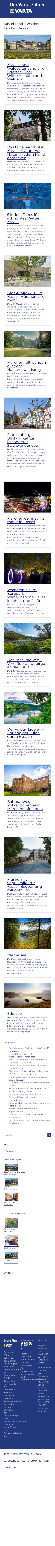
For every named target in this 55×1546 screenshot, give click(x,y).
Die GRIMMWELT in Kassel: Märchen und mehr (26, 296)
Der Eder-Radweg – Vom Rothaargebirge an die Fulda (26, 663)
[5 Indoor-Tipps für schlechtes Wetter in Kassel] (27, 196)
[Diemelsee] (27, 933)
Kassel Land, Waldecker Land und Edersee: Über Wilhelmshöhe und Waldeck (26, 72)
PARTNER (44, 1461)
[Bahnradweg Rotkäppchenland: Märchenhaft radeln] (27, 780)
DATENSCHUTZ (11, 1461)
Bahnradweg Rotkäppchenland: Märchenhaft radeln (25, 805)
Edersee (14, 1013)
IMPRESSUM (10, 1467)
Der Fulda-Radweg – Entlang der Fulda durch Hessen (25, 733)
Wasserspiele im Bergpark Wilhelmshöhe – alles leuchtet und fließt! (26, 595)
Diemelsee (16, 955)
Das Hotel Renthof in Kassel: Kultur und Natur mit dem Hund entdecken (26, 152)
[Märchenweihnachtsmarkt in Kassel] (27, 497)
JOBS (6, 1454)
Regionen (10, 1151)
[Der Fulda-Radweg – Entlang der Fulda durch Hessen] (27, 708)
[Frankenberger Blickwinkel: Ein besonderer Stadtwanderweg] (27, 413)
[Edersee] (27, 995)
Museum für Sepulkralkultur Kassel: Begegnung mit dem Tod (24, 884)
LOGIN (37, 1454)
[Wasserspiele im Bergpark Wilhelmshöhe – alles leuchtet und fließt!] (27, 568)
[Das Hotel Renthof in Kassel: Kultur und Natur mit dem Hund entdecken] (27, 125)
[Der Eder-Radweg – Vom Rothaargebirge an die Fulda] (27, 638)
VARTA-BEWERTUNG (22, 1454)
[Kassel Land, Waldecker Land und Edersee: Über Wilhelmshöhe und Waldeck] (27, 47)
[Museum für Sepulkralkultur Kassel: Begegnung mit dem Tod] (27, 855)
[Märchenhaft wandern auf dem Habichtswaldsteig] (27, 344)
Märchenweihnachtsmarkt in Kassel (25, 520)
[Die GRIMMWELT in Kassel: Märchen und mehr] (27, 271)
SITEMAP (32, 1461)
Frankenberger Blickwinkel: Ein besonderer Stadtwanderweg (22, 440)
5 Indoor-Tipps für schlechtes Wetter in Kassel (25, 218)
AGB (23, 1461)
